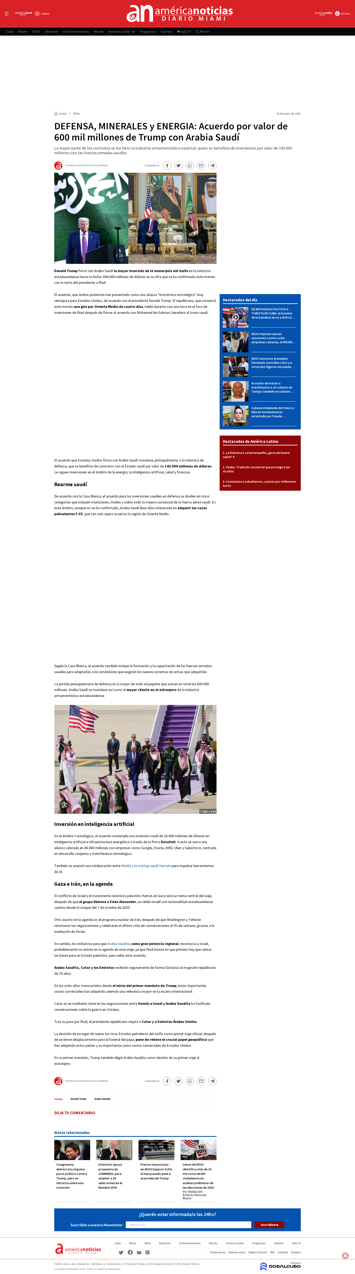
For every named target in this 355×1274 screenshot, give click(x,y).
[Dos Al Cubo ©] (280, 1269)
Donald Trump (78, 1099)
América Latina (119, 31)
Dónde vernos (217, 1252)
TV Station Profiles (135, 1264)
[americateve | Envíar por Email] (201, 165)
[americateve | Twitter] (121, 1252)
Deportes (51, 31)
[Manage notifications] (345, 1255)
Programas (148, 31)
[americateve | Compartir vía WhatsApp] (190, 165)
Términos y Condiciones (106, 1264)
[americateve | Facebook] (130, 1252)
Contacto (283, 1252)
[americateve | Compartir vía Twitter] (178, 165)
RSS (272, 1252)
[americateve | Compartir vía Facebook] (167, 165)
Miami (22, 31)
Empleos (296, 1252)
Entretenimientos (76, 31)
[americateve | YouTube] (139, 1252)
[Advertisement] (177, 73)
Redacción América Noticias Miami (89, 165)
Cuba (9, 31)
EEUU (36, 31)
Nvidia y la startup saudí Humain (146, 865)
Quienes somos (237, 1252)
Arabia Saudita (118, 943)
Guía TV (185, 31)
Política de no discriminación (71, 1264)
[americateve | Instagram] (147, 1252)
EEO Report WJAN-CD (162, 1264)
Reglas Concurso (258, 1252)
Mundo (99, 31)
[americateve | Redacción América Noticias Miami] (58, 168)
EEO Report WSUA (188, 1264)
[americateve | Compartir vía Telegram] (212, 165)
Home (63, 113)
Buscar (204, 31)
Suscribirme (269, 1225)
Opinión (166, 31)
